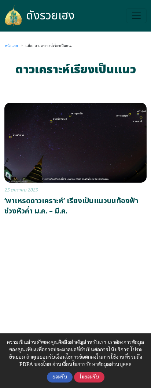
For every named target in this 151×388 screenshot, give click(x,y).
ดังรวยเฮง (50, 16)
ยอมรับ (59, 377)
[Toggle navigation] (136, 15)
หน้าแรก (11, 46)
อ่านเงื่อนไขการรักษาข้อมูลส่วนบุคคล (92, 364)
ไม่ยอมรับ (89, 377)
